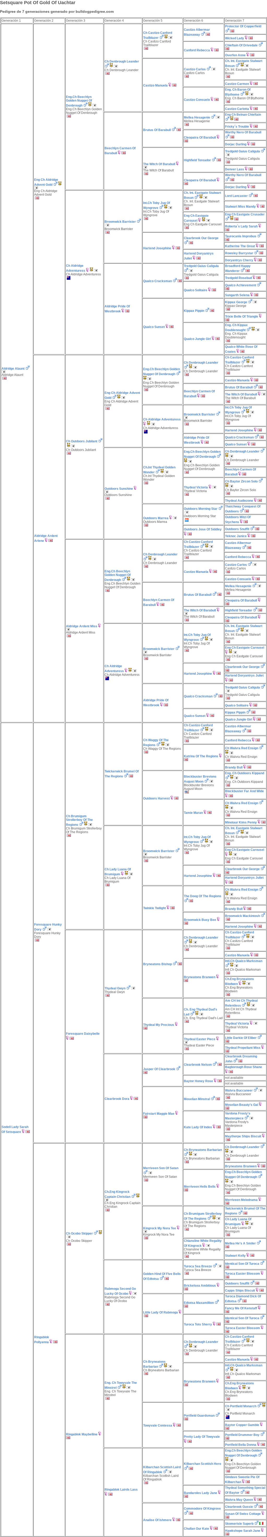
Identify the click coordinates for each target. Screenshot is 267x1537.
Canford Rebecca (197, 50)
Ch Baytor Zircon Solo (241, 481)
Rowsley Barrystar (239, 253)
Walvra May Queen (239, 1500)
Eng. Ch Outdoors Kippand (244, 773)
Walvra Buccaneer (239, 1090)
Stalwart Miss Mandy (240, 206)
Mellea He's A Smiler (240, 1243)
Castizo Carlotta (237, 109)
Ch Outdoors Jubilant (81, 441)
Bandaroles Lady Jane (200, 1493)
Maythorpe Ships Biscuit (243, 1136)
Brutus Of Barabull (157, 130)
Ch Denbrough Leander (122, 61)
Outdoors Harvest (156, 798)
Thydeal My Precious (158, 1025)
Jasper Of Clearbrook (159, 1069)
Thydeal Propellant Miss (242, 1048)
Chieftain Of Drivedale (241, 45)
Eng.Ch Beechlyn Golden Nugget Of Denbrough (79, 101)
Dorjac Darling (235, 144)
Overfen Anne (235, 55)
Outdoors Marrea (155, 518)
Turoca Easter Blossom (242, 1273)
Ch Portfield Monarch (240, 1406)
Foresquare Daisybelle (83, 1034)
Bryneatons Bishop (157, 964)
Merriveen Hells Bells (200, 1186)
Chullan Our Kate (196, 1528)
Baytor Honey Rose (198, 1081)
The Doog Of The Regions (202, 896)
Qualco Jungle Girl (197, 339)
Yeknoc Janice (236, 536)
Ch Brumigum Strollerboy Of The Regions (79, 820)
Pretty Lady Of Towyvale (202, 1437)
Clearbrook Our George (201, 238)
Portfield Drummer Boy (242, 1435)
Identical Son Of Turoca (242, 1264)
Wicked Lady (234, 38)
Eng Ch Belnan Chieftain (243, 114)
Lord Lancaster (236, 196)
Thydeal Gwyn (115, 988)
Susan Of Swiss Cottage (243, 1514)
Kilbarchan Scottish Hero (202, 1464)
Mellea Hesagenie (197, 117)
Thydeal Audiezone (239, 501)
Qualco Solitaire (195, 290)
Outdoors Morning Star (200, 509)
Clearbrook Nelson (198, 1065)
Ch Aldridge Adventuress (162, 419)
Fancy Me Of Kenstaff (241, 1308)
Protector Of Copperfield (243, 26)
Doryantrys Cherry (239, 260)
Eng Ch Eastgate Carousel (244, 647)
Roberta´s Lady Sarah (241, 226)
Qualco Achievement (240, 285)
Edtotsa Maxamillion (199, 1303)
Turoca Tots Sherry (198, 1324)
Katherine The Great (240, 246)
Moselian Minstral (197, 1099)
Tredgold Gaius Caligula (242, 151)
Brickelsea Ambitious (200, 1285)
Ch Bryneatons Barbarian (203, 1150)
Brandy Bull (233, 767)
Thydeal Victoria (196, 487)
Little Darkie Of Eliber (241, 1038)
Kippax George (236, 302)
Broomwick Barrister (120, 222)
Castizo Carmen (237, 84)
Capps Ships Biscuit (240, 1290)
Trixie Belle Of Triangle (241, 316)
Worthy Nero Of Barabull (243, 132)
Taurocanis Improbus (240, 236)
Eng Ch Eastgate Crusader (245, 214)
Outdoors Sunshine (119, 489)
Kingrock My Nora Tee (159, 1228)
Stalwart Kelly (235, 1255)
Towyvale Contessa (157, 1425)
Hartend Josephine (157, 248)
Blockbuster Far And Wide (244, 791)
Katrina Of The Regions (201, 756)
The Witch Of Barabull (159, 164)
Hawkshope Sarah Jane (242, 1531)
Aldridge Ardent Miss (81, 626)
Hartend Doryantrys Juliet (244, 675)
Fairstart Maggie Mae (158, 1113)
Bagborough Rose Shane (243, 1067)
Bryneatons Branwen (199, 977)
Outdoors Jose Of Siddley (203, 529)
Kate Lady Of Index (198, 1127)
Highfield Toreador (197, 160)
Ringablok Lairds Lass (121, 1489)
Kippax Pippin (194, 311)
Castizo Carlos (195, 69)
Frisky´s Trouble (237, 126)
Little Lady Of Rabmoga (160, 1312)
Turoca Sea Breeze (198, 1266)
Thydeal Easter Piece (199, 1039)
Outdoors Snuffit (237, 529)
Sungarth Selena (237, 295)
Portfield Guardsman (199, 1415)
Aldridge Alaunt (13, 368)
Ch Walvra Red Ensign (241, 748)
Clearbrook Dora (117, 1099)
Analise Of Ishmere (157, 1520)
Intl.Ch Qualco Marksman (243, 961)
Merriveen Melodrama (241, 1200)
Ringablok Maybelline (82, 1434)
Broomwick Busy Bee (200, 920)
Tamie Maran (193, 813)
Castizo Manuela (155, 85)
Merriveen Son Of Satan (160, 1168)
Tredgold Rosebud (238, 278)
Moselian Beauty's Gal (241, 1105)
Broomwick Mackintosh (242, 916)
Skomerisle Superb (239, 1524)
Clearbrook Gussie (239, 1507)
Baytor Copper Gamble (242, 1425)
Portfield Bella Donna (240, 1445)
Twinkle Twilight (154, 908)
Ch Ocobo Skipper (79, 1233)
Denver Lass (234, 169)
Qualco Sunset (154, 327)
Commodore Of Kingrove (202, 1508)
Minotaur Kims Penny (241, 822)
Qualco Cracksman (157, 281)
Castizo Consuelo (197, 100)
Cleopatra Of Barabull (200, 137)
